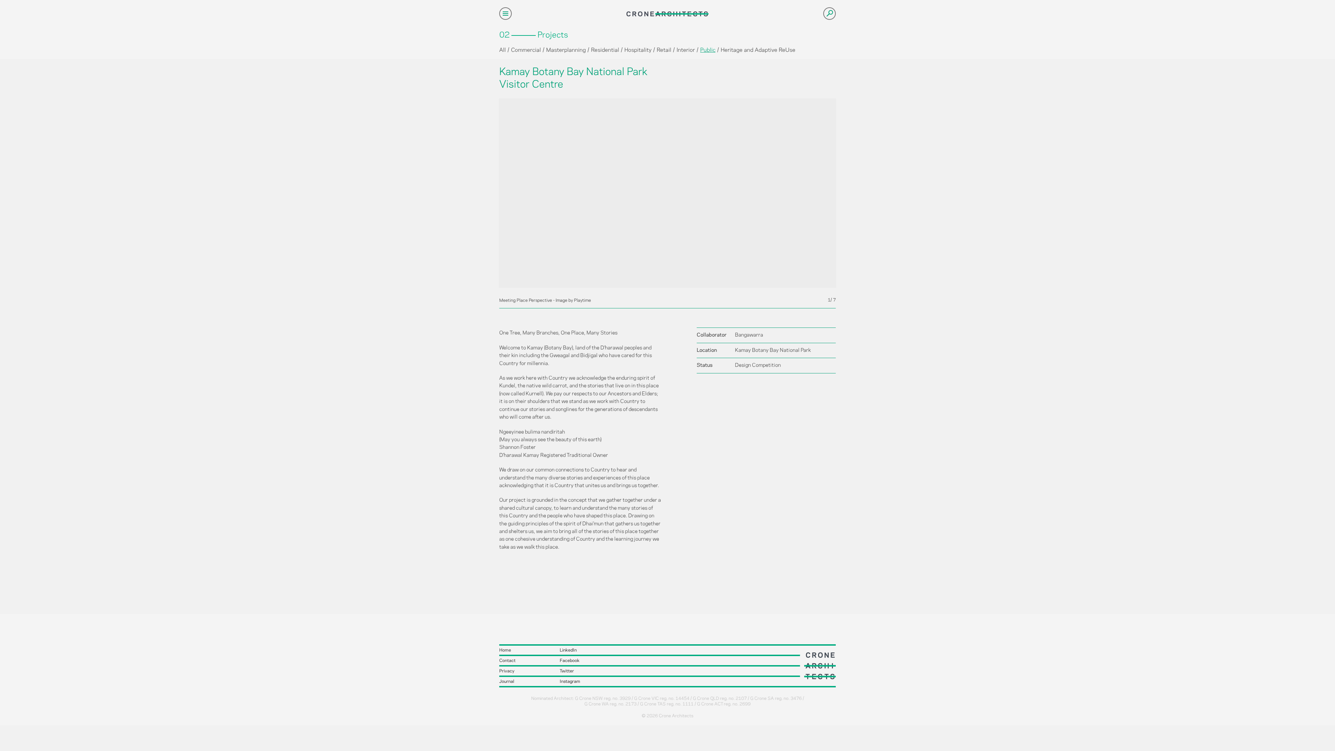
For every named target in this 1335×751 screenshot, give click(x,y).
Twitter (567, 671)
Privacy (507, 671)
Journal (506, 681)
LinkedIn (568, 650)
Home (505, 650)
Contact (507, 661)
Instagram (570, 681)
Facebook (570, 661)
